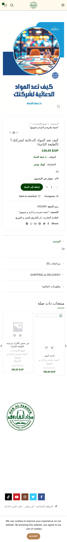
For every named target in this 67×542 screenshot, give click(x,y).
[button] (52, 348)
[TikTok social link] (8, 496)
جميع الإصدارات (39, 123)
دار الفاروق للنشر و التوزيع (29, 217)
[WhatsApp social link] (31, 223)
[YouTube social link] (16, 496)
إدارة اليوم (49, 356)
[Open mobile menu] (63, 5)
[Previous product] (17, 133)
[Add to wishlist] (46, 348)
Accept (33, 536)
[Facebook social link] (48, 223)
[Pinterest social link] (39, 223)
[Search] (12, 5)
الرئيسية (54, 123)
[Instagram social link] (24, 496)
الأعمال (17, 361)
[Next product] (10, 133)
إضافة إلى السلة (32, 187)
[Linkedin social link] (35, 223)
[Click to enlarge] (58, 106)
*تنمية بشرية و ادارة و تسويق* (44, 127)
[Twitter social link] (44, 223)
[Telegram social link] (27, 223)
